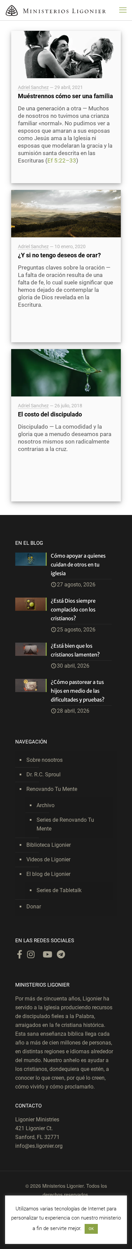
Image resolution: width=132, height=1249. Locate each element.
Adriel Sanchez (33, 87)
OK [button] (91, 1229)
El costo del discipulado (50, 414)
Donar (33, 906)
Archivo (45, 805)
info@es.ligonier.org (39, 1146)
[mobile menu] (123, 10)
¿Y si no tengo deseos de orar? (59, 255)
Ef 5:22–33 (61, 160)
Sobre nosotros (44, 760)
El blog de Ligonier (48, 874)
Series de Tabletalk (59, 890)
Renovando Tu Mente (51, 789)
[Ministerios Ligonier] (56, 10)
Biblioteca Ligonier (48, 845)
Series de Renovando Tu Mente (65, 824)
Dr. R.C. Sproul (43, 774)
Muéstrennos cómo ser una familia (65, 96)
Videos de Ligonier (48, 859)
